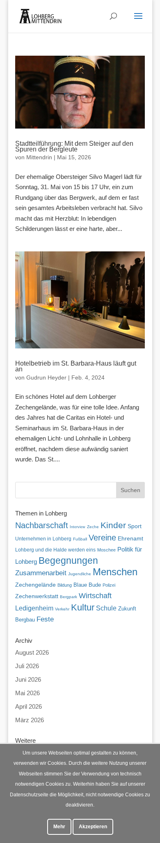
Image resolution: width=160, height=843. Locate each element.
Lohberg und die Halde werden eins (55, 550)
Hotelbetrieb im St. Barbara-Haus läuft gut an (75, 366)
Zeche (93, 526)
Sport (135, 526)
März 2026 (29, 719)
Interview (77, 527)
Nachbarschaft (41, 525)
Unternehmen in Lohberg (43, 538)
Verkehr (62, 609)
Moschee (106, 549)
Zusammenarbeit (40, 573)
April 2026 (28, 706)
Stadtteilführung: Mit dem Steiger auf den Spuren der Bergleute (74, 146)
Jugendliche (79, 574)
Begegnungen (68, 560)
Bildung (64, 585)
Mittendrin (39, 157)
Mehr (59, 826)
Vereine (102, 537)
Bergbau (25, 620)
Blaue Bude (87, 585)
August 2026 (32, 652)
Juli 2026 (27, 665)
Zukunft (127, 609)
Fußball (80, 539)
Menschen (115, 571)
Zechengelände (35, 585)
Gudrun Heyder (46, 377)
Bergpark (68, 596)
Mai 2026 (27, 692)
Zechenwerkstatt (36, 596)
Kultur (82, 607)
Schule (106, 608)
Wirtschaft (95, 595)
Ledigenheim (34, 608)
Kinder (113, 525)
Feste (45, 619)
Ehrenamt (130, 539)
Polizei (109, 585)
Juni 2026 (28, 679)
